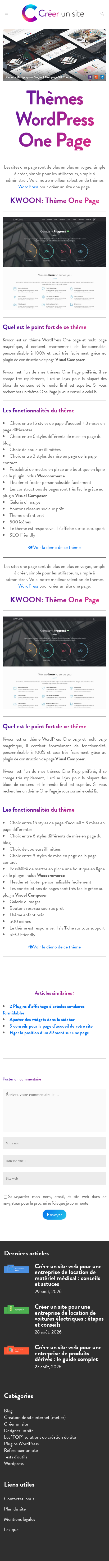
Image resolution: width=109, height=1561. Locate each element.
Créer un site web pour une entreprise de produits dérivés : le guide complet (68, 1353)
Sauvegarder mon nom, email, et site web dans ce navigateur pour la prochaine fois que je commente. (54, 1199)
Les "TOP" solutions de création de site (40, 1437)
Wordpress (14, 1463)
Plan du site (15, 1509)
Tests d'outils (15, 1456)
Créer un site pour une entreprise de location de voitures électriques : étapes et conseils (69, 1315)
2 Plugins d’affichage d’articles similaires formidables (44, 1009)
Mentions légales (19, 1519)
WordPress (28, 186)
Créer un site (16, 1423)
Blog (8, 1410)
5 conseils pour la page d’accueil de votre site (51, 1025)
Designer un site (19, 1430)
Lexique (11, 1529)
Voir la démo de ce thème (57, 547)
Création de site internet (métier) (35, 1417)
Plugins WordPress (21, 1443)
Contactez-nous (19, 1499)
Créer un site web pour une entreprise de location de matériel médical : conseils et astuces (68, 1275)
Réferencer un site (21, 1450)
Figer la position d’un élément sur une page (49, 1032)
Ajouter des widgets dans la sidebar (42, 1019)
